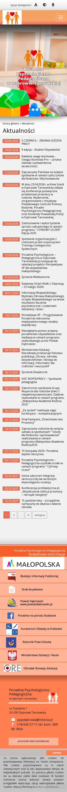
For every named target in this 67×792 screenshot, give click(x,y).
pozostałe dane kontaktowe (33, 741)
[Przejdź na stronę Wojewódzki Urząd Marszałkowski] (33, 563)
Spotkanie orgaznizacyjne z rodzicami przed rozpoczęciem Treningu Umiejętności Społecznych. (40, 244)
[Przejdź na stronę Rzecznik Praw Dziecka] (33, 642)
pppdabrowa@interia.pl (35, 720)
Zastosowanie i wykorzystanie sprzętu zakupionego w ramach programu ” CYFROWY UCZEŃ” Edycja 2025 (41, 228)
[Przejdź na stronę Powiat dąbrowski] (33, 602)
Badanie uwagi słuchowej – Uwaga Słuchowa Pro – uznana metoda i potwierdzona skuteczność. (41, 161)
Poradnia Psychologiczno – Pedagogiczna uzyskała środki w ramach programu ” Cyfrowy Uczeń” (42, 465)
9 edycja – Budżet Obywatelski (40, 149)
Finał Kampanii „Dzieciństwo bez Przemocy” (42, 420)
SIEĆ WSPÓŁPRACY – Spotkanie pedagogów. (41, 380)
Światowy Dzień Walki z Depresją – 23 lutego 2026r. (42, 285)
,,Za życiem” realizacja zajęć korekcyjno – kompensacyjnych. (41, 411)
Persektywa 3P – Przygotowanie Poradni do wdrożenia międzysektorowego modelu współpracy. (42, 320)
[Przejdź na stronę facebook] (33, 616)
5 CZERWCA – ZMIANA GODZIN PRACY (41, 142)
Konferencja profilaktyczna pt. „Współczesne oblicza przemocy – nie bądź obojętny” (41, 491)
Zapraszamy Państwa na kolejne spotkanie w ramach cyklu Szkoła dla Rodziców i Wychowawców (42, 175)
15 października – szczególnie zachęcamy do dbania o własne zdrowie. (41, 504)
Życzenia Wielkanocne (35, 277)
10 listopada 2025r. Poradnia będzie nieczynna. (39, 452)
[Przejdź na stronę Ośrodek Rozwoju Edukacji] (33, 668)
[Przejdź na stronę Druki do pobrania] (33, 589)
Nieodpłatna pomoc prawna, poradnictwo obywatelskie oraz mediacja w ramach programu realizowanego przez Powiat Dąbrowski (41, 337)
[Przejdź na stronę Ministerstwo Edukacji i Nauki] (33, 655)
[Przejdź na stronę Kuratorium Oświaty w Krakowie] (33, 629)
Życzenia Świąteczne (34, 372)
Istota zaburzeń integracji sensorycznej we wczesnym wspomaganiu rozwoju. (38, 479)
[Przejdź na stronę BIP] (33, 576)
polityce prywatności (47, 786)
